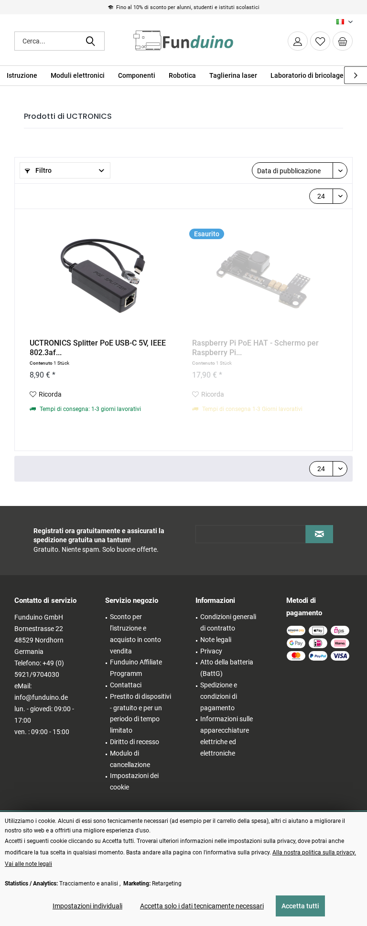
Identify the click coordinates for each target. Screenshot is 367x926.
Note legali (215, 639)
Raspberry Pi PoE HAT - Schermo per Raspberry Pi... (255, 347)
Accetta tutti (300, 906)
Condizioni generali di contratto (228, 622)
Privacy (211, 651)
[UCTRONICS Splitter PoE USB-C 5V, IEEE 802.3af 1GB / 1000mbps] (101, 276)
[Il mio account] (298, 41)
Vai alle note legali (28, 864)
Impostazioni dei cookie (134, 781)
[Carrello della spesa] (343, 41)
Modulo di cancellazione (130, 758)
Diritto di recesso (134, 742)
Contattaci (125, 685)
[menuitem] (343, 41)
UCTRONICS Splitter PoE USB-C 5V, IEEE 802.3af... (98, 347)
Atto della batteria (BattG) (226, 667)
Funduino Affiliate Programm (136, 667)
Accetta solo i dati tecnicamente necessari (202, 906)
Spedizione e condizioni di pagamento (218, 696)
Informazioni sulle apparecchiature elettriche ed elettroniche (226, 736)
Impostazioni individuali (87, 906)
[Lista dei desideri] (320, 41)
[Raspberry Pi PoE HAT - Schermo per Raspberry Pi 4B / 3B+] (263, 276)
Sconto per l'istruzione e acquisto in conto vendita (135, 633)
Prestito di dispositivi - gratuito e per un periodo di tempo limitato (140, 713)
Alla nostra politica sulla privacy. (314, 852)
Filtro (43, 170)
